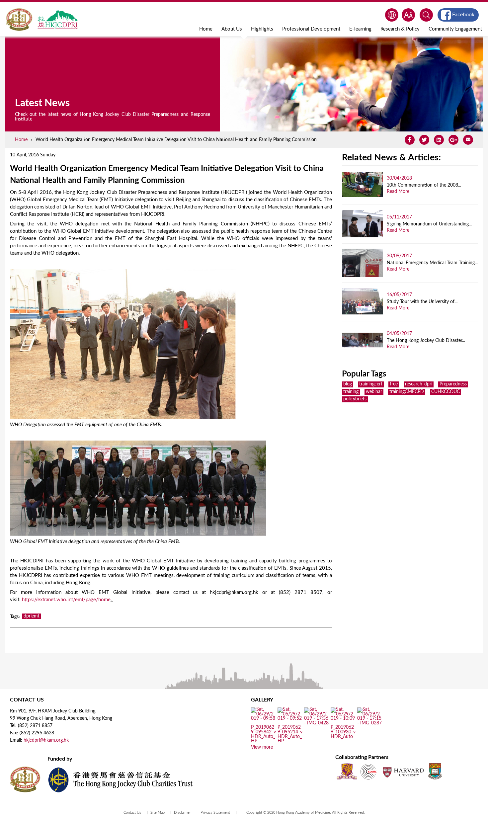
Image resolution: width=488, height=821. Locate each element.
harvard (402, 771)
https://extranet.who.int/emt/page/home (66, 599)
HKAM (19, 19)
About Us (231, 29)
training (351, 391)
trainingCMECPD (406, 391)
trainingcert (370, 384)
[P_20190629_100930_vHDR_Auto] (343, 736)
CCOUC (368, 771)
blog (347, 384)
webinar (374, 391)
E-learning (360, 29)
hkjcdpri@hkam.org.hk (46, 740)
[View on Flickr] (316, 723)
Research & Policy (400, 29)
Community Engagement (455, 29)
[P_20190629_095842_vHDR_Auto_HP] (263, 741)
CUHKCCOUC (445, 391)
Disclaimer (182, 812)
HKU (435, 771)
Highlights (262, 29)
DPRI (57, 19)
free (394, 384)
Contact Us (132, 812)
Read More (398, 191)
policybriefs (354, 399)
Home (205, 29)
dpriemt (32, 616)
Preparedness (453, 384)
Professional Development (311, 29)
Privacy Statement (215, 812)
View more (262, 747)
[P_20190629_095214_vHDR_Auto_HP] (290, 741)
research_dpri (418, 384)
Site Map (157, 812)
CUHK (347, 771)
